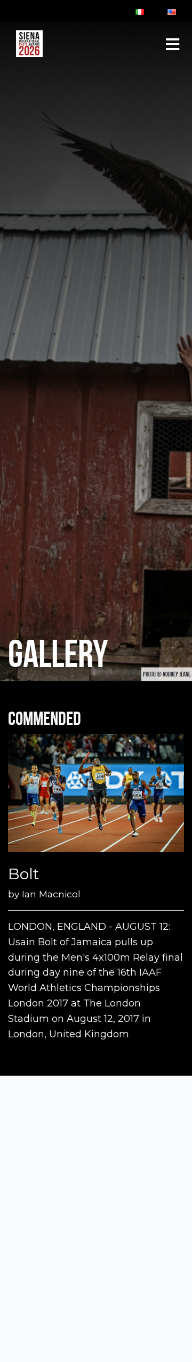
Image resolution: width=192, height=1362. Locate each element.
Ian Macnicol (51, 893)
